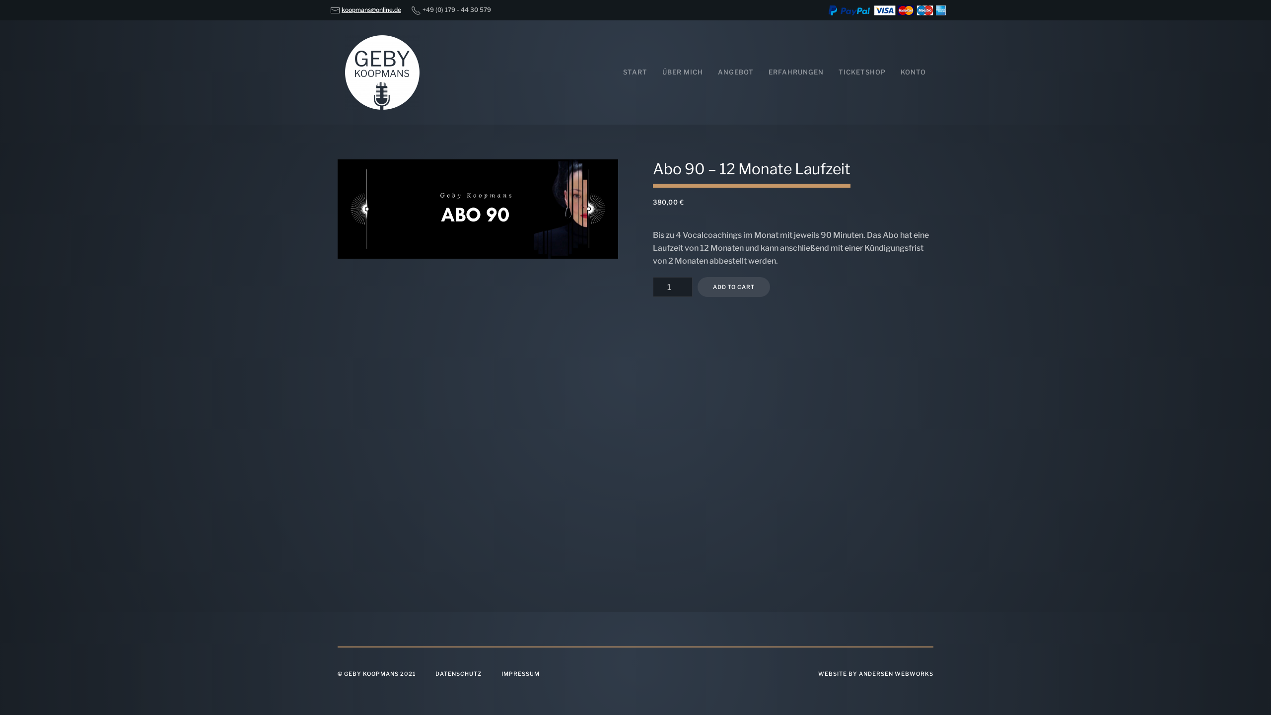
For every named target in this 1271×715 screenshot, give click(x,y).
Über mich (682, 72)
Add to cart (734, 287)
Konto (913, 72)
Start (635, 72)
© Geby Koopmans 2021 (377, 673)
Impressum (520, 673)
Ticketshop (862, 72)
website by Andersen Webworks (875, 673)
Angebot (736, 72)
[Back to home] (382, 72)
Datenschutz (458, 673)
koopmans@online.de (371, 9)
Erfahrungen (796, 72)
